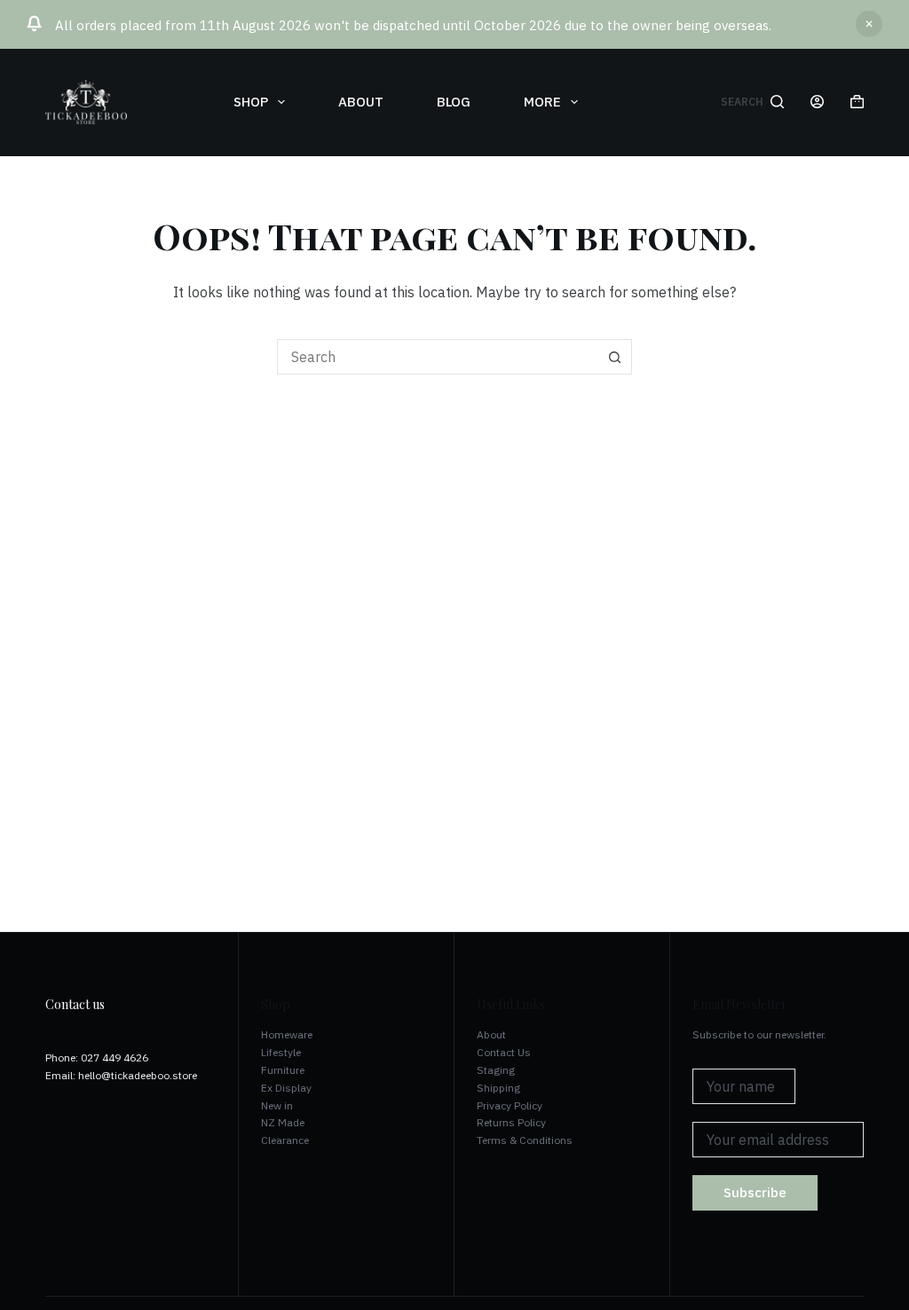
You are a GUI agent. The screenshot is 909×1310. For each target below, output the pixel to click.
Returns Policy (511, 1122)
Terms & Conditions (525, 1140)
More (542, 101)
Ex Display (286, 1087)
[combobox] (437, 357)
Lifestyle (281, 1052)
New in (277, 1105)
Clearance (285, 1140)
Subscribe (754, 1192)
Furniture (282, 1070)
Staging (496, 1070)
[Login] (817, 101)
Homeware (286, 1034)
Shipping (498, 1087)
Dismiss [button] (869, 24)
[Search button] (614, 357)
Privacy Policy (509, 1105)
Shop (250, 101)
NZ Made (282, 1122)
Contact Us (504, 1052)
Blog (453, 101)
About (360, 101)
